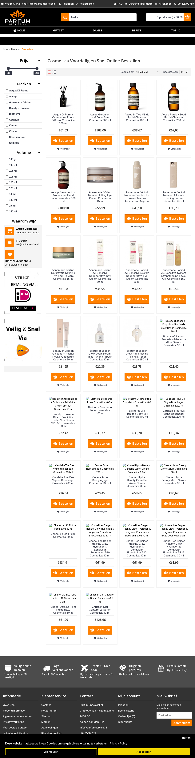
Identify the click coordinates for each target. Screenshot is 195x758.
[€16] (8, 68)
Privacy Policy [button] (118, 743)
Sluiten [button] (186, 737)
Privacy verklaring (13, 721)
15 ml (12, 205)
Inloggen (123, 704)
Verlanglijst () (126, 716)
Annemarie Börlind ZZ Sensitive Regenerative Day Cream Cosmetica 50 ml (100, 275)
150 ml (13, 211)
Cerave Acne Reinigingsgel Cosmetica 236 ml (100, 480)
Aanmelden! (181, 723)
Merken (45, 721)
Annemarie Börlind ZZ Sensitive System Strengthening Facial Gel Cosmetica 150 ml (173, 275)
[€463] (36, 68)
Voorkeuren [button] (51, 751)
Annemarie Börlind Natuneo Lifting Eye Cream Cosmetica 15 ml (100, 196)
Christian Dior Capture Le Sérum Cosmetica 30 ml (100, 609)
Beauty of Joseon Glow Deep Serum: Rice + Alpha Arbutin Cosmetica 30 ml (100, 355)
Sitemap (46, 716)
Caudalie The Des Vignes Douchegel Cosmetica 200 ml (63, 480)
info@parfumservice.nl (93, 727)
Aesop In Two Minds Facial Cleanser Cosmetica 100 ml (137, 117)
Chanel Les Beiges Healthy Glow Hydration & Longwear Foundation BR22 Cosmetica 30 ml (173, 548)
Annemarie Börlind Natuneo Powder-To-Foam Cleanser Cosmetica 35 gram (136, 196)
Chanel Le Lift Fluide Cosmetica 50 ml (63, 535)
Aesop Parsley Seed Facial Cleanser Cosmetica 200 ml (173, 117)
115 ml (13, 170)
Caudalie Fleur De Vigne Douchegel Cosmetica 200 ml (174, 413)
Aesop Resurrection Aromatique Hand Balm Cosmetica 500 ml (63, 196)
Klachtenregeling (51, 733)
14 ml (12, 194)
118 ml (13, 176)
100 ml (13, 164)
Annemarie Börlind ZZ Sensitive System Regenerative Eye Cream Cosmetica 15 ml (137, 275)
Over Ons (8, 704)
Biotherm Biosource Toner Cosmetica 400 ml (100, 410)
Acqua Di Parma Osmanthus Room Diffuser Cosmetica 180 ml (63, 119)
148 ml (13, 199)
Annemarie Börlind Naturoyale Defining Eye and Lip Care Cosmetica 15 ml (63, 274)
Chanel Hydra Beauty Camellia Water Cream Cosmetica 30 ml (137, 481)
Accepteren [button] (144, 751)
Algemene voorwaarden (17, 716)
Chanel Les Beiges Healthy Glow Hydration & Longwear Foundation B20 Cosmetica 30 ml (136, 548)
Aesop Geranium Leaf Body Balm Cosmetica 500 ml (100, 117)
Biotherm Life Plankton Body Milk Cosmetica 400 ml (136, 413)
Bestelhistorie (126, 710)
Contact (46, 704)
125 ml (13, 188)
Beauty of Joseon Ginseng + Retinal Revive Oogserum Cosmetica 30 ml (63, 355)
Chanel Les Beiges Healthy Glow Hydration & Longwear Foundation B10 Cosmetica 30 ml (100, 548)
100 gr (12, 159)
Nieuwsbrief (125, 721)
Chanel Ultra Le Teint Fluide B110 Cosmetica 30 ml (63, 609)
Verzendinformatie (14, 710)
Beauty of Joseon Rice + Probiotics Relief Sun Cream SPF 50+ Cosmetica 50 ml (63, 420)
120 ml (13, 182)
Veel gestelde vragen (15, 727)
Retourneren (49, 710)
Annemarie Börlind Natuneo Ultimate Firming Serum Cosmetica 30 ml (174, 196)
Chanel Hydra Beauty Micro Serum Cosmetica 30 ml (173, 480)
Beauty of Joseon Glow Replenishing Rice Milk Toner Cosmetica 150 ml (137, 355)
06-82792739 (88, 733)
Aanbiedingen (49, 727)
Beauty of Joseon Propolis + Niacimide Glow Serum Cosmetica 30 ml (173, 341)
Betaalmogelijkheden (15, 733)
